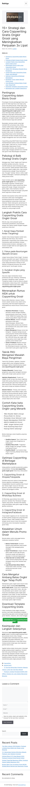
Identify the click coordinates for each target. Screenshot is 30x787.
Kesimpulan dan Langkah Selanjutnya (16, 88)
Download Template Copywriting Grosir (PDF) (15, 620)
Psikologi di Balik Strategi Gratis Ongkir (16, 60)
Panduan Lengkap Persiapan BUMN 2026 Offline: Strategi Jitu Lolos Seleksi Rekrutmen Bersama (14, 674)
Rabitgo (5, 3)
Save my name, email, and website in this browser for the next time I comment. (15, 717)
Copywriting (7, 663)
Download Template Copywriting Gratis (17, 86)
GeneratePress (22, 784)
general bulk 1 (8, 665)
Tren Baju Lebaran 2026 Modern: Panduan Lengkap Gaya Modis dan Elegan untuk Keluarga (14, 748)
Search (4, 731)
